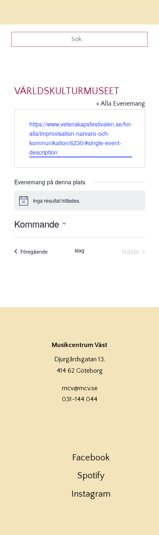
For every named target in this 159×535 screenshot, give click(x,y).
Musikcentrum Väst (30, 11)
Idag (79, 250)
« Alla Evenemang (120, 103)
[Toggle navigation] (141, 11)
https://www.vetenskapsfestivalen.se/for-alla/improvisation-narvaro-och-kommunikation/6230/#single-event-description (80, 138)
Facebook (91, 458)
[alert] (79, 200)
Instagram (90, 494)
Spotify (90, 476)
